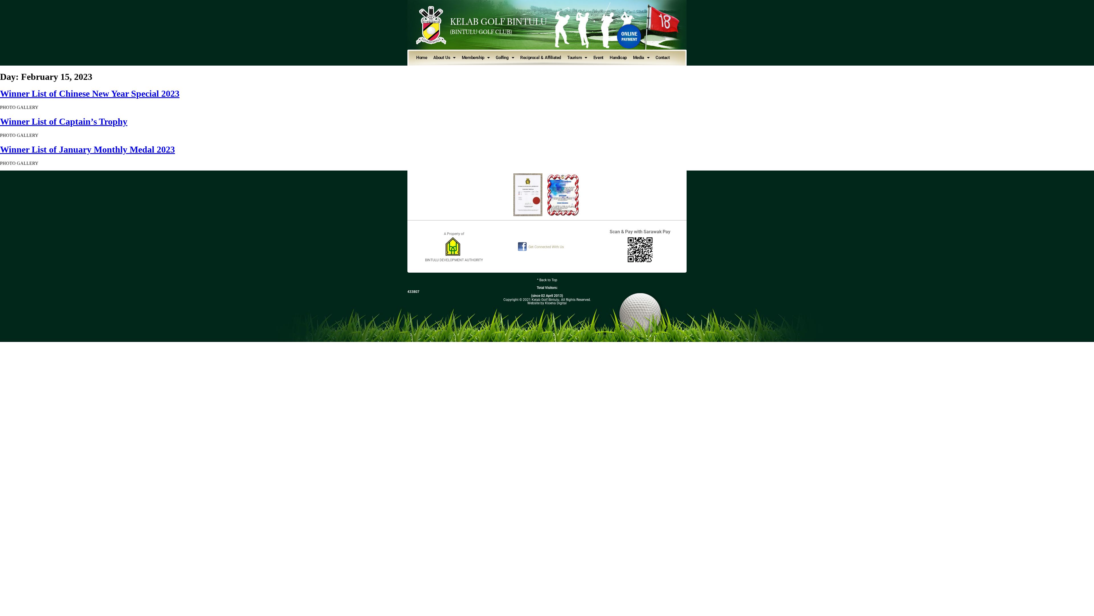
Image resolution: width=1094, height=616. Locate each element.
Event (598, 57)
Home (421, 57)
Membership (473, 57)
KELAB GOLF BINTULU (498, 21)
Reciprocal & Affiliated (540, 57)
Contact (663, 57)
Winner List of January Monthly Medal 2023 (87, 149)
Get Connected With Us (546, 247)
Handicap (618, 57)
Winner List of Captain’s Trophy (63, 121)
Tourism (574, 57)
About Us (441, 57)
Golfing (502, 57)
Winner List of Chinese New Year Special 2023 (89, 93)
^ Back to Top (547, 280)
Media (638, 57)
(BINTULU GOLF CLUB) (481, 32)
